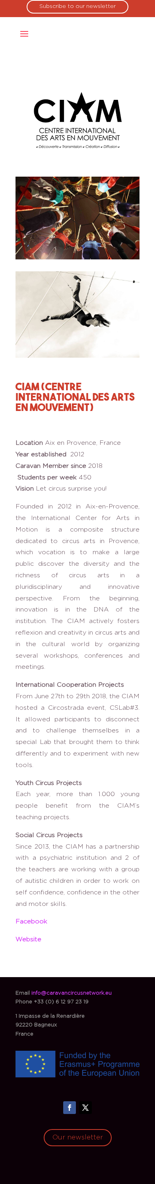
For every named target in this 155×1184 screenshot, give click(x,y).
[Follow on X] (85, 1107)
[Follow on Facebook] (69, 1107)
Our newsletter (77, 1137)
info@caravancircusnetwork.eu (71, 993)
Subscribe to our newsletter (77, 6)
